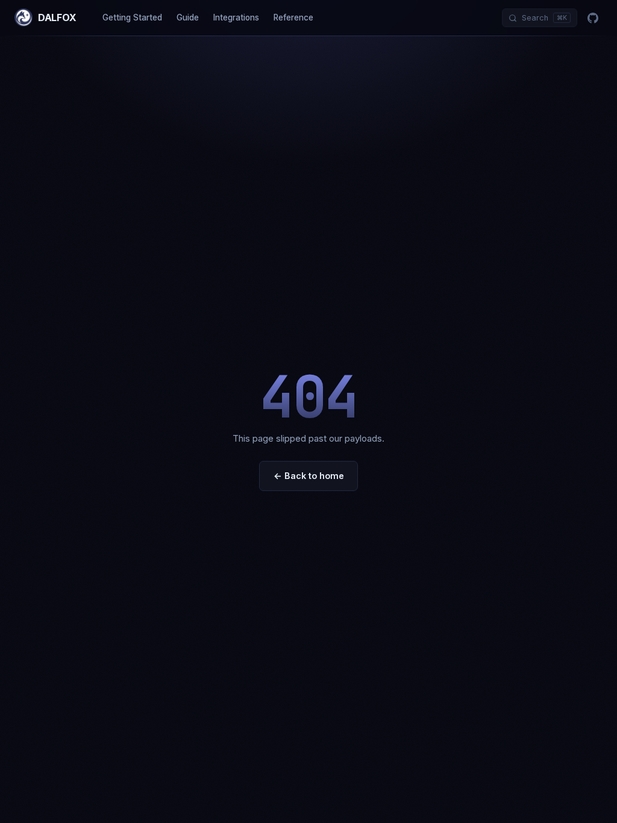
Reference (293, 17)
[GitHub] (593, 18)
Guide (188, 17)
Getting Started (132, 17)
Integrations (236, 17)
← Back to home (309, 476)
